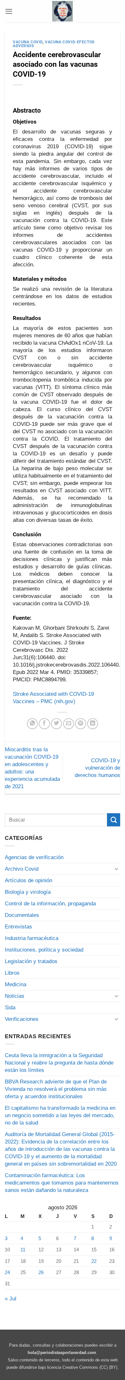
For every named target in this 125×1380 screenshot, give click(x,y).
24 (7, 1272)
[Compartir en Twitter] (56, 723)
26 (41, 1272)
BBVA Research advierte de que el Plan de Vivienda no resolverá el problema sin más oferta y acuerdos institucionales (56, 1089)
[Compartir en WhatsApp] (32, 723)
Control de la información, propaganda (50, 904)
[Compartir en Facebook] (44, 723)
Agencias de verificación (34, 857)
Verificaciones (21, 1019)
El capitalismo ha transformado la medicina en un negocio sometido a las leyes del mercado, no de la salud (60, 1115)
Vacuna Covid (28, 42)
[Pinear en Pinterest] (80, 723)
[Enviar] (113, 819)
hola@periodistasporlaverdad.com (62, 1352)
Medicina (15, 984)
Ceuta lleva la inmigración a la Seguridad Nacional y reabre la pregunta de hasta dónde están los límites (59, 1062)
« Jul (10, 1299)
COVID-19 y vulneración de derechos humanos (97, 767)
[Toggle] (116, 869)
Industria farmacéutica (31, 938)
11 (23, 1249)
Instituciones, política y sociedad (44, 950)
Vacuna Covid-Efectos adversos (54, 44)
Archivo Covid (21, 869)
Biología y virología (28, 892)
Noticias (14, 996)
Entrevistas (18, 927)
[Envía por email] (68, 723)
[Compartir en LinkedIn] (92, 723)
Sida (10, 1008)
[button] (9, 11)
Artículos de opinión (28, 880)
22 (93, 1261)
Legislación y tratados (31, 961)
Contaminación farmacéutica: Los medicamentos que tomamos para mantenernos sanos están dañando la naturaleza (62, 1182)
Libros (12, 973)
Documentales (22, 915)
